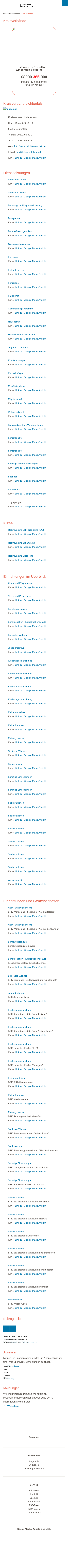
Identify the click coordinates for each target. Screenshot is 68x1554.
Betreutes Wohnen (18, 635)
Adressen (16, 14)
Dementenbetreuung (19, 244)
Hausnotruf (14, 321)
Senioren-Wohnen (17, 751)
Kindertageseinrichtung (20, 660)
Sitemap (34, 1498)
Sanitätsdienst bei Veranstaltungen (26, 425)
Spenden (12, 476)
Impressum (34, 1501)
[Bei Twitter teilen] (6, 1329)
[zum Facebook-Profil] (20, 1535)
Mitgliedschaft (15, 399)
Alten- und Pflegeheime (20, 583)
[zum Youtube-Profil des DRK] (40, 1535)
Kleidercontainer (16, 712)
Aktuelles (34, 1464)
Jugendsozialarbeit (18, 347)
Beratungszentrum (17, 609)
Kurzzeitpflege (15, 373)
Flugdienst (13, 295)
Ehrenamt (13, 257)
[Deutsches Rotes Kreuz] (9, 6)
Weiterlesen (13, 1406)
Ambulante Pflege (17, 179)
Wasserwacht (15, 880)
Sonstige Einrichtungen (20, 777)
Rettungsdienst (16, 412)
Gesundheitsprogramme (21, 308)
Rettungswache (16, 738)
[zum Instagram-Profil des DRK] (33, 1535)
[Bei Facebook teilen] (13, 1329)
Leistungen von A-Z (34, 1468)
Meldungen (11, 1388)
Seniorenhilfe (15, 437)
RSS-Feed (34, 1505)
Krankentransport (17, 360)
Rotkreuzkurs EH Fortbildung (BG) (26, 530)
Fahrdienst (13, 283)
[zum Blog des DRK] (46, 1535)
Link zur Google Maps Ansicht (30, 157)
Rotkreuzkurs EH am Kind (21, 542)
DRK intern (34, 1509)
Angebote (34, 1461)
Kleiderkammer (16, 725)
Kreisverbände (27, 14)
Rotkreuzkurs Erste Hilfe (20, 555)
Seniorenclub (15, 764)
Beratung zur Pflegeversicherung (25, 205)
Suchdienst (14, 489)
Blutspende (14, 218)
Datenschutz (34, 1512)
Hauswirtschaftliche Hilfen (21, 334)
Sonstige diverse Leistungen (23, 463)
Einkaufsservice (16, 270)
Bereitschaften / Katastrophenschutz (27, 622)
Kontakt (34, 1494)
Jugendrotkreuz (16, 647)
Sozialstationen (16, 802)
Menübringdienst (17, 386)
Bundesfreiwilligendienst (20, 231)
